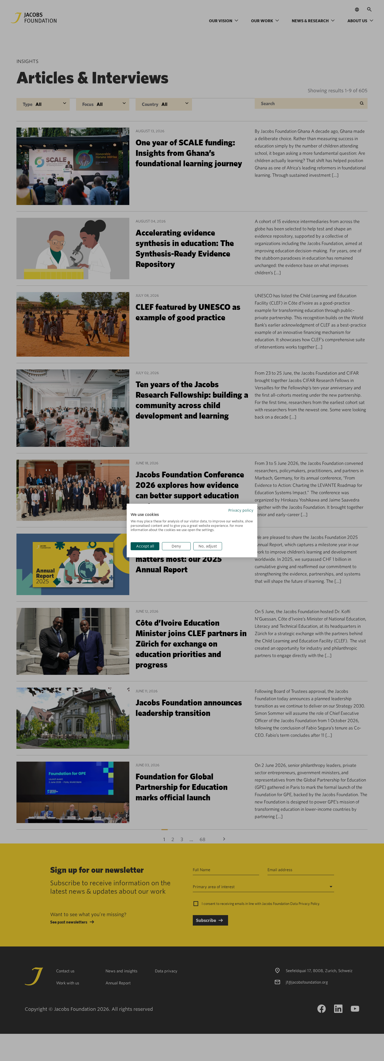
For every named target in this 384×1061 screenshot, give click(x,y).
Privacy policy (240, 510)
